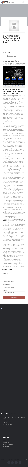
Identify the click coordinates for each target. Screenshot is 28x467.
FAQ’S (4, 448)
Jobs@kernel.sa (7, 422)
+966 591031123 (6, 421)
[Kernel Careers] (7, 2)
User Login (5, 440)
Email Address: (6, 279)
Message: (5, 290)
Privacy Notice (6, 442)
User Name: (5, 273)
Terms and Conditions (8, 444)
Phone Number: (6, 284)
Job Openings (6, 446)
